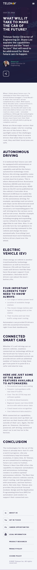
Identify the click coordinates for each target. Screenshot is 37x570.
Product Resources (18, 541)
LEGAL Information (17, 534)
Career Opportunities (19, 527)
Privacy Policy (15, 549)
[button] (33, 3)
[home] (9, 3)
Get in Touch (15, 520)
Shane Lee (14, 62)
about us (13, 513)
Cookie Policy (15, 556)
